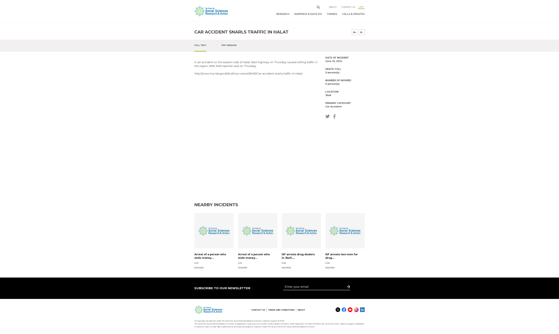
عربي (361, 6)
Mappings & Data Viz (308, 14)
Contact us (348, 7)
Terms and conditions (281, 310)
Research (282, 14)
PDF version (229, 45)
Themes (332, 14)
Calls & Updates (353, 14)
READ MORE (199, 267)
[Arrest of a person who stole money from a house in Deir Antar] (214, 230)
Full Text (200, 45)
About (333, 7)
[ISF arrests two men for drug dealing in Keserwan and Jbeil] (345, 230)
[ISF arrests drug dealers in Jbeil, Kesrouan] (301, 230)
